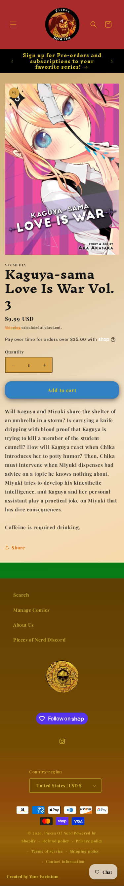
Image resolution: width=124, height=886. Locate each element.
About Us (23, 625)
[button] (13, 24)
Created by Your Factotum (33, 876)
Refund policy (55, 840)
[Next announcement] (111, 61)
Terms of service (47, 851)
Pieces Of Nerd (58, 833)
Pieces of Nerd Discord (39, 640)
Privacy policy (89, 840)
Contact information (65, 861)
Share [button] (18, 547)
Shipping (13, 327)
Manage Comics (31, 610)
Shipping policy (85, 851)
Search (21, 595)
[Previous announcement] (12, 61)
